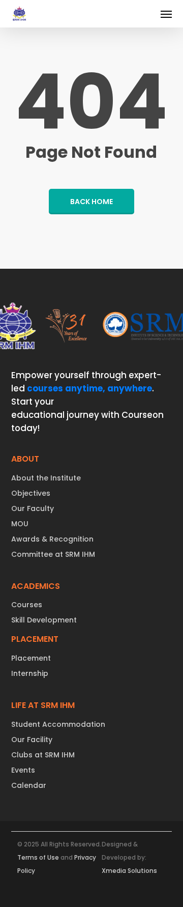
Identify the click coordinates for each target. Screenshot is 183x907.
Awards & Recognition (52, 539)
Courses (26, 605)
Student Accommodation (58, 724)
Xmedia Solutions (129, 870)
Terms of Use (38, 857)
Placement (31, 658)
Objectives (30, 493)
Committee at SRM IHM (53, 554)
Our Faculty (32, 508)
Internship (29, 673)
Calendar (28, 785)
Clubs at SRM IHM (43, 755)
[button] (166, 14)
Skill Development (44, 620)
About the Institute (46, 478)
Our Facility (31, 739)
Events (23, 770)
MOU (19, 524)
